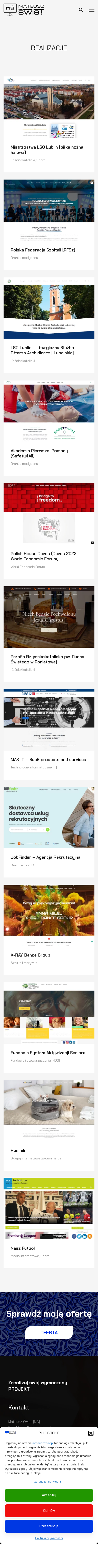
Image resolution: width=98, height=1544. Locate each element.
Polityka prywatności (49, 1538)
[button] (90, 1433)
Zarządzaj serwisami (48, 1482)
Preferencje (49, 1526)
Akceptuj (49, 1495)
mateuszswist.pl (43, 1443)
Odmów (49, 1510)
